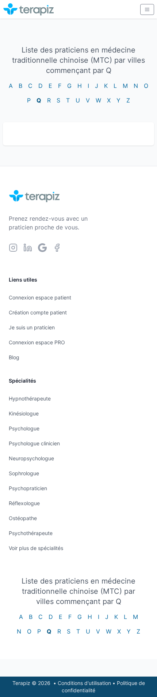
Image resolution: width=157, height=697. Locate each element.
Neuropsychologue (31, 458)
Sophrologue (24, 473)
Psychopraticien (28, 488)
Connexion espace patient (40, 297)
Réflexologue (24, 503)
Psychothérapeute (31, 533)
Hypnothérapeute (30, 398)
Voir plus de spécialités (36, 548)
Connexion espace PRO (37, 342)
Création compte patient (38, 312)
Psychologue (24, 428)
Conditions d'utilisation (84, 683)
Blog (14, 357)
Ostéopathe (23, 518)
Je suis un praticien (32, 327)
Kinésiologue (24, 413)
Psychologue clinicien (34, 443)
